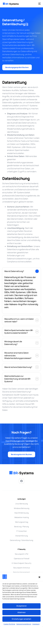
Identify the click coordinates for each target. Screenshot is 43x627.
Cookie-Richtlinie (9, 624)
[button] (39, 577)
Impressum (36, 624)
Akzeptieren (21, 606)
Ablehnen (21, 612)
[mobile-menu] (39, 3)
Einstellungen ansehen (21, 619)
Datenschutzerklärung (23, 624)
